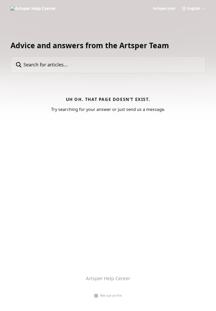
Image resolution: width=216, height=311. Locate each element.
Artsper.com (164, 8)
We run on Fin (111, 295)
